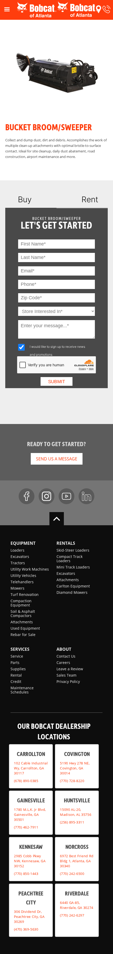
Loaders (17, 550)
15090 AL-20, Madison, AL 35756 (75, 812)
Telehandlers (22, 581)
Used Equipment (25, 628)
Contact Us (65, 656)
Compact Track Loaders (69, 558)
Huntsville (77, 800)
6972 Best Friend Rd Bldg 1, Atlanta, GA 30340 (76, 861)
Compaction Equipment (21, 603)
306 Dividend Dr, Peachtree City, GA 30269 (29, 916)
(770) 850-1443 (26, 873)
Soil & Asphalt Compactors (23, 613)
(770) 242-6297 (72, 915)
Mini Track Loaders (73, 567)
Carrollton (31, 754)
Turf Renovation (25, 594)
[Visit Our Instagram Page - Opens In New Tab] (46, 496)
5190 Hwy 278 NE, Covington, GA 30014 (74, 768)
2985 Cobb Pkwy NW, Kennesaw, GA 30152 (29, 861)
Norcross (76, 847)
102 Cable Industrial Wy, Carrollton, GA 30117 (31, 768)
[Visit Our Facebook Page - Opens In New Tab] (26, 496)
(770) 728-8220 (72, 780)
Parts (15, 662)
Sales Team (66, 675)
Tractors (18, 562)
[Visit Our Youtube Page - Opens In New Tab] (66, 496)
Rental (16, 675)
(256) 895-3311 (72, 822)
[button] (98, 9)
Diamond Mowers (72, 592)
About (63, 649)
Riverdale (77, 893)
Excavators (20, 556)
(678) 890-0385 (26, 780)
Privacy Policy (68, 681)
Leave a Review (69, 668)
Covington (77, 754)
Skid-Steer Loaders (72, 550)
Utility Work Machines (30, 569)
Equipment (23, 543)
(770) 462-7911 (26, 827)
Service (17, 656)
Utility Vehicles (23, 575)
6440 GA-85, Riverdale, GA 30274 (76, 905)
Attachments (22, 621)
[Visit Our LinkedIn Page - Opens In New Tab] (86, 496)
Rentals (65, 543)
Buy (25, 199)
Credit (16, 681)
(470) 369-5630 (26, 929)
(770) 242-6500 (72, 873)
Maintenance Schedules (22, 690)
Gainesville (31, 800)
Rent (89, 199)
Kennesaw (31, 847)
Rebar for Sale (23, 634)
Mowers (17, 588)
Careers (63, 662)
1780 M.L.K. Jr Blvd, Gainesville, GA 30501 (30, 814)
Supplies (18, 668)
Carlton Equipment (73, 586)
